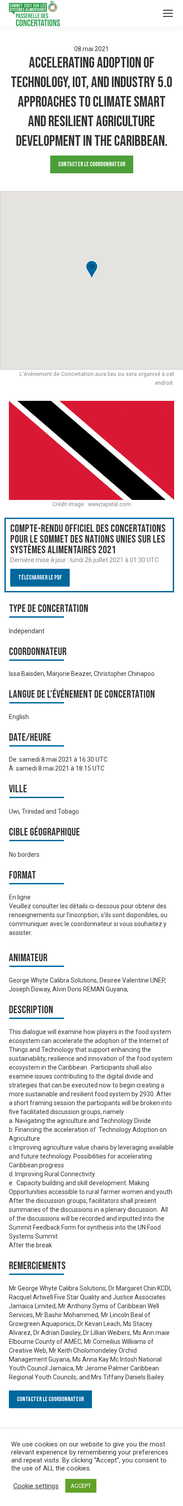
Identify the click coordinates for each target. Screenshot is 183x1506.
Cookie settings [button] (36, 1486)
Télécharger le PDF (40, 577)
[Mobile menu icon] (168, 13)
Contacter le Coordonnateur (91, 164)
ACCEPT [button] (81, 1485)
